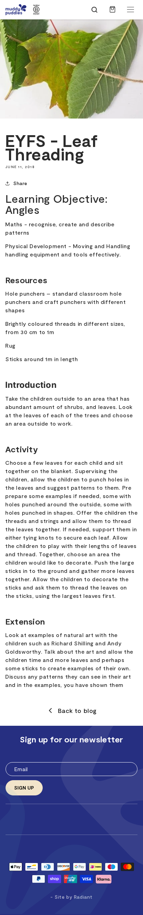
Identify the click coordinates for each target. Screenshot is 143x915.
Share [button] (20, 183)
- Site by (71, 897)
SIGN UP (24, 788)
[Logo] (16, 9)
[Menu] (130, 9)
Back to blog (77, 710)
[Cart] (112, 13)
